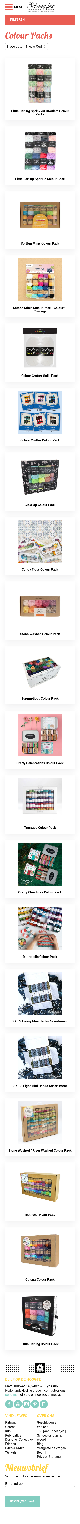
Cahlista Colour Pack (40, 1215)
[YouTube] (18, 1404)
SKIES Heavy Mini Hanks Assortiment (40, 1021)
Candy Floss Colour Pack (40, 569)
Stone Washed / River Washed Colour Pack (40, 1150)
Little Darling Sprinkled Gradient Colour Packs (40, 112)
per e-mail (12, 1395)
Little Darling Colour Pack (40, 1344)
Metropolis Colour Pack (40, 957)
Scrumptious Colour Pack (40, 699)
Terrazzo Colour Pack (40, 828)
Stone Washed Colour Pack (40, 634)
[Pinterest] (35, 1404)
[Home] (41, 7)
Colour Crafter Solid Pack (40, 376)
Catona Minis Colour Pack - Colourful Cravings (40, 309)
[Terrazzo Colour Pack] (68, 782)
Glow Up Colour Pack (40, 505)
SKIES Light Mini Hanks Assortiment (40, 1086)
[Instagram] (26, 1404)
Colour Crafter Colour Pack (40, 440)
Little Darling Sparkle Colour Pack (40, 179)
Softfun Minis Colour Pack (40, 243)
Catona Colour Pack (40, 1280)
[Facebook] (9, 1404)
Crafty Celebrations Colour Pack (40, 763)
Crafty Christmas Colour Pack (40, 892)
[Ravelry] (44, 1404)
